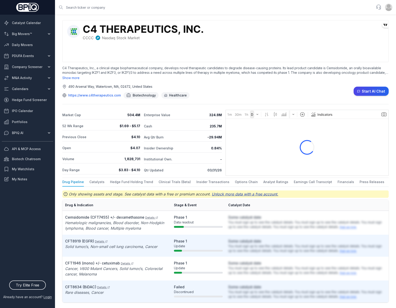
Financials (346, 182)
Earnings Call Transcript (313, 182)
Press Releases (372, 182)
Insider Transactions (212, 182)
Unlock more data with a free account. (245, 194)
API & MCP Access (26, 149)
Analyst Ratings (275, 182)
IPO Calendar (22, 111)
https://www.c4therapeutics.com (94, 95)
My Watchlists (23, 169)
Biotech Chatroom (26, 159)
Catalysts (96, 182)
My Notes (19, 179)
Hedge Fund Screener (29, 100)
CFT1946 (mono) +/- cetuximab (97, 263)
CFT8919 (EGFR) (84, 241)
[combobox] (214, 7)
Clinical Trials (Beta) (175, 182)
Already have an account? (27, 297)
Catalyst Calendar (26, 23)
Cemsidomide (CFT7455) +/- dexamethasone (110, 217)
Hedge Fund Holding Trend (131, 182)
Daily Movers (22, 45)
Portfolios (20, 122)
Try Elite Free (27, 285)
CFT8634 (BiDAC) (86, 287)
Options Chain (246, 182)
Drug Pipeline (73, 182)
